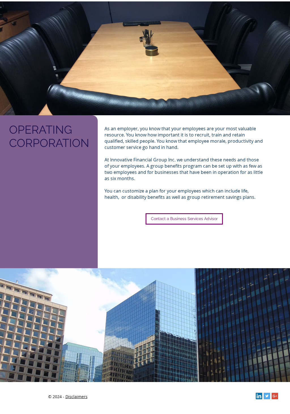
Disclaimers (76, 396)
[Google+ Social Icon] (275, 396)
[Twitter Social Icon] (267, 396)
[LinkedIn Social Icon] (259, 396)
